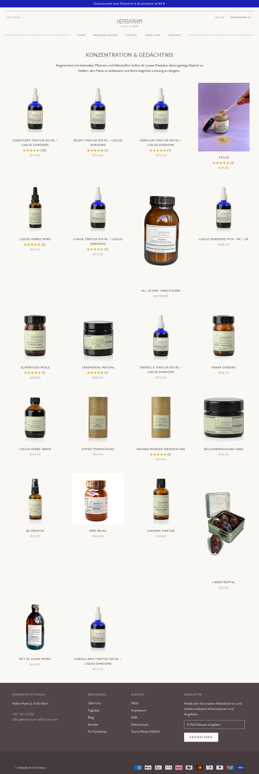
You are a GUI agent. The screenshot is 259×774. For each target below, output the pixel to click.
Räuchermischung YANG (223, 449)
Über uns (152, 35)
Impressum (138, 710)
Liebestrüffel (223, 582)
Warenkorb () (241, 17)
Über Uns (94, 703)
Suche (219, 17)
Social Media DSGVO (145, 731)
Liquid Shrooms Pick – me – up (224, 239)
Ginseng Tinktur (160, 531)
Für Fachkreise (97, 731)
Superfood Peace (35, 367)
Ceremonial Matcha (98, 367)
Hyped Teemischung (98, 449)
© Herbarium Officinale (30, 767)
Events (131, 35)
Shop (81, 35)
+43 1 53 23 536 (23, 714)
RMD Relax (98, 531)
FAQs (134, 703)
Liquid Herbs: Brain (35, 449)
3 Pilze (223, 157)
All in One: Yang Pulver (161, 290)
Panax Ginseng (224, 367)
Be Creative (35, 531)
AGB (134, 717)
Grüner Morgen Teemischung (161, 449)
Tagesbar (94, 710)
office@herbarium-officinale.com (34, 719)
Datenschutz (140, 724)
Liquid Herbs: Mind (35, 239)
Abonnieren (201, 737)
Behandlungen (106, 35)
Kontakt (174, 35)
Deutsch (14, 17)
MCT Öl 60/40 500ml (35, 659)
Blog (91, 717)
